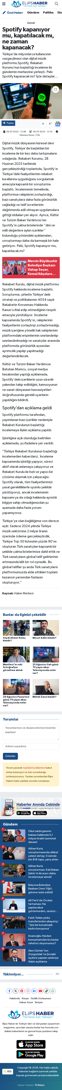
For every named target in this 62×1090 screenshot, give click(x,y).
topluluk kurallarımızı (34, 768)
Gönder (10, 756)
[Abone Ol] (58, 123)
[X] (15, 991)
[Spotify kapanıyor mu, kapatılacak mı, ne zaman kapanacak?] (31, 101)
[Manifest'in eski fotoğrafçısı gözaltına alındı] (16, 654)
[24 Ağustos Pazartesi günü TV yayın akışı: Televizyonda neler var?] (16, 686)
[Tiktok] (46, 991)
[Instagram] (28, 991)
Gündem (33, 12)
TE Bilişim (39, 1085)
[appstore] (31, 1044)
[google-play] (31, 1055)
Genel (31, 23)
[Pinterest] (22, 991)
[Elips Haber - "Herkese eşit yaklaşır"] (29, 4)
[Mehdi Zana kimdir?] (46, 686)
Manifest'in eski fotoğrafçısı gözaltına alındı (13, 667)
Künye (25, 998)
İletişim (39, 1002)
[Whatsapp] (53, 991)
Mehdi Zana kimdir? (44, 697)
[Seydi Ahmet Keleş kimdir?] (16, 627)
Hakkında (14, 998)
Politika (48, 12)
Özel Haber (14, 12)
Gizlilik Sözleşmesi (41, 998)
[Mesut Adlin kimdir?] (46, 627)
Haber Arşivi (26, 1002)
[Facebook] (9, 991)
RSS (9, 1071)
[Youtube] (40, 991)
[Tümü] (57, 974)
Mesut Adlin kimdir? (44, 638)
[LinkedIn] (34, 991)
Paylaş (10, 123)
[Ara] (56, 4)
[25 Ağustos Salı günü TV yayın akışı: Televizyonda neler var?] (46, 654)
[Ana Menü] (4, 4)
